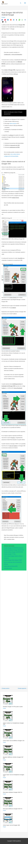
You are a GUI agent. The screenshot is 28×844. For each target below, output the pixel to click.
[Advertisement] (14, 627)
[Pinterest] (5, 19)
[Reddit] (10, 19)
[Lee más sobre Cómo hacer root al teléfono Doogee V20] (8, 734)
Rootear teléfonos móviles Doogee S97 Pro (13, 757)
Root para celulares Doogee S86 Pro (12, 792)
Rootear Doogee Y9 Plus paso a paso (13, 706)
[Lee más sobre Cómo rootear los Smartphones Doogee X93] (8, 716)
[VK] (25, 19)
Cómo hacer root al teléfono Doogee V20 (13, 740)
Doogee (3, 17)
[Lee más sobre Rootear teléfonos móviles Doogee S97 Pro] (8, 750)
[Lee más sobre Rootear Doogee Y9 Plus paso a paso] (8, 700)
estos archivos (13, 123)
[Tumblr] (16, 19)
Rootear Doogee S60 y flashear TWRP (13, 560)
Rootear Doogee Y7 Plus (10, 554)
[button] (20, 3)
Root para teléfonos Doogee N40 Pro (12, 808)
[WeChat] (19, 19)
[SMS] (3, 22)
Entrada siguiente (22, 688)
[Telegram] (13, 19)
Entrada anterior (5, 688)
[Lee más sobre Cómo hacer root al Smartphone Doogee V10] (8, 768)
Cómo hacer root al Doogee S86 (11, 825)
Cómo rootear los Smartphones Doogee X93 (13, 723)
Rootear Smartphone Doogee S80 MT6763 (14, 550)
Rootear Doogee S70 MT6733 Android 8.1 (13, 548)
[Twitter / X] (5, 22)
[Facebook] (2, 19)
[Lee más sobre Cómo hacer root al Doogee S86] (8, 818)
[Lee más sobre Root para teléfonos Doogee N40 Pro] (8, 802)
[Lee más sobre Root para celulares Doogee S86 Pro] (8, 785)
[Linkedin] (8, 19)
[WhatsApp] (22, 19)
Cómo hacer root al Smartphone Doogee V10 (13, 775)
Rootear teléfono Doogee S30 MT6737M (13, 552)
